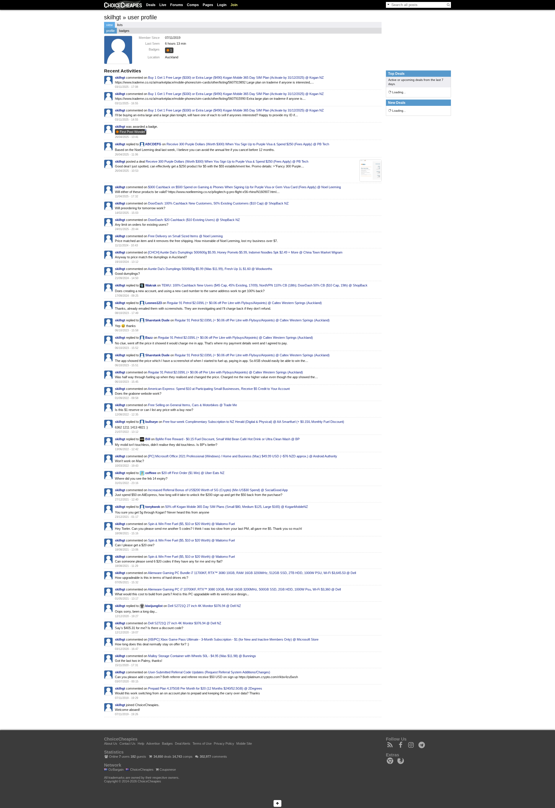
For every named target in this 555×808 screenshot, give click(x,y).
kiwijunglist (154, 606)
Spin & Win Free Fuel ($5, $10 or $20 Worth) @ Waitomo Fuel (191, 524)
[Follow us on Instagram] (411, 746)
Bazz (149, 337)
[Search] (448, 5)
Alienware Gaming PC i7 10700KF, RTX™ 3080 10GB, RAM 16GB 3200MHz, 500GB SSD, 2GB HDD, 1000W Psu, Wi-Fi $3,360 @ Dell (244, 589)
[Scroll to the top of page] (277, 803)
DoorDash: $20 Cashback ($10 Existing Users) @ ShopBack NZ (194, 220)
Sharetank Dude (157, 320)
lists (120, 25)
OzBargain (116, 769)
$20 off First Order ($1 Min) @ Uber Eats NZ (193, 473)
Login (222, 5)
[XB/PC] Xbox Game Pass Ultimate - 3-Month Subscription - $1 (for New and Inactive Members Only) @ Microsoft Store (233, 639)
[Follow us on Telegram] (422, 746)
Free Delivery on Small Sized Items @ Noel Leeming (185, 236)
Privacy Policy (224, 743)
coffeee (150, 473)
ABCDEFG (153, 144)
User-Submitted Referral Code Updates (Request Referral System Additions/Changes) (209, 672)
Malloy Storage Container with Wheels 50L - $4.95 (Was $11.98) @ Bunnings (202, 656)
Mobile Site (244, 743)
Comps (193, 5)
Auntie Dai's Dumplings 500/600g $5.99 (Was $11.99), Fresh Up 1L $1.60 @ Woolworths (210, 269)
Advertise (153, 743)
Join (234, 5)
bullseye (151, 422)
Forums (176, 5)
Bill (147, 439)
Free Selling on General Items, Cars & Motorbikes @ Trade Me (192, 405)
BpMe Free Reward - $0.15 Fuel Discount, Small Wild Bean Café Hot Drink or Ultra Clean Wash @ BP (227, 439)
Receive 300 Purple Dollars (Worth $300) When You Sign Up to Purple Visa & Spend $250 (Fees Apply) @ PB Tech (247, 144)
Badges (167, 743)
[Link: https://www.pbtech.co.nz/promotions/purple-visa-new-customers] (370, 171)
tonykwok (152, 507)
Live (162, 5)
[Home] (123, 4)
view (109, 25)
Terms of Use (202, 743)
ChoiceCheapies (141, 769)
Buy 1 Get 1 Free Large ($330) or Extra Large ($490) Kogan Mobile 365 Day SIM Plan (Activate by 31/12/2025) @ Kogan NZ (236, 77)
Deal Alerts (182, 743)
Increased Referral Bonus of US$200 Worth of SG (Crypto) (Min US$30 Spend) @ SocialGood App (218, 490)
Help (141, 743)
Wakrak (150, 285)
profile (110, 31)
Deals (150, 5)
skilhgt (120, 77)
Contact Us (127, 743)
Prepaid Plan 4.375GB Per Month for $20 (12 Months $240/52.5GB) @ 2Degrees (205, 688)
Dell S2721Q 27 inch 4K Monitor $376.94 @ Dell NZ (204, 606)
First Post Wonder (132, 132)
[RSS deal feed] (390, 746)
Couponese (167, 769)
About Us (110, 743)
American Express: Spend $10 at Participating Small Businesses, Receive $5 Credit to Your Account (219, 389)
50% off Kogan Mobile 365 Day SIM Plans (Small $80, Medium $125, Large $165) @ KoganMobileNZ (236, 507)
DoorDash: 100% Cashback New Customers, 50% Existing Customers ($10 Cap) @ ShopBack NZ (218, 203)
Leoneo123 (153, 303)
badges (124, 31)
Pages (208, 5)
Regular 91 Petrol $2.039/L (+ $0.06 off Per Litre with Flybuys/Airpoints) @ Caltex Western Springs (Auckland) (244, 303)
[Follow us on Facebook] (401, 746)
